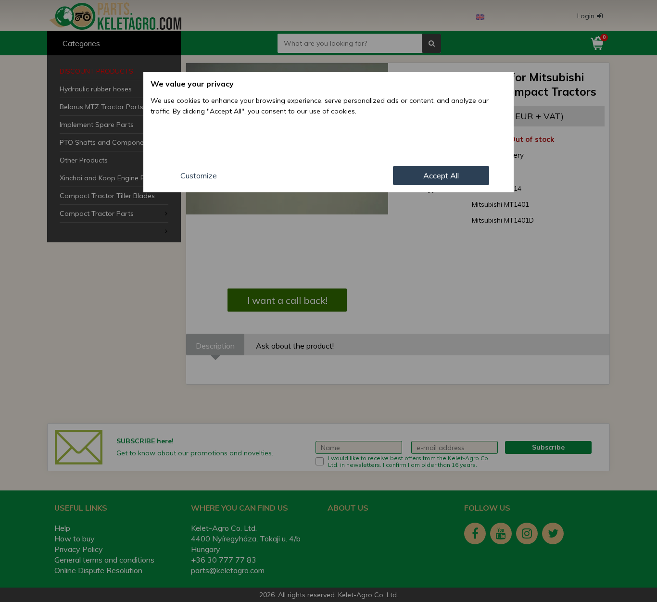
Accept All (441, 175)
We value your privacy (192, 83)
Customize (198, 175)
